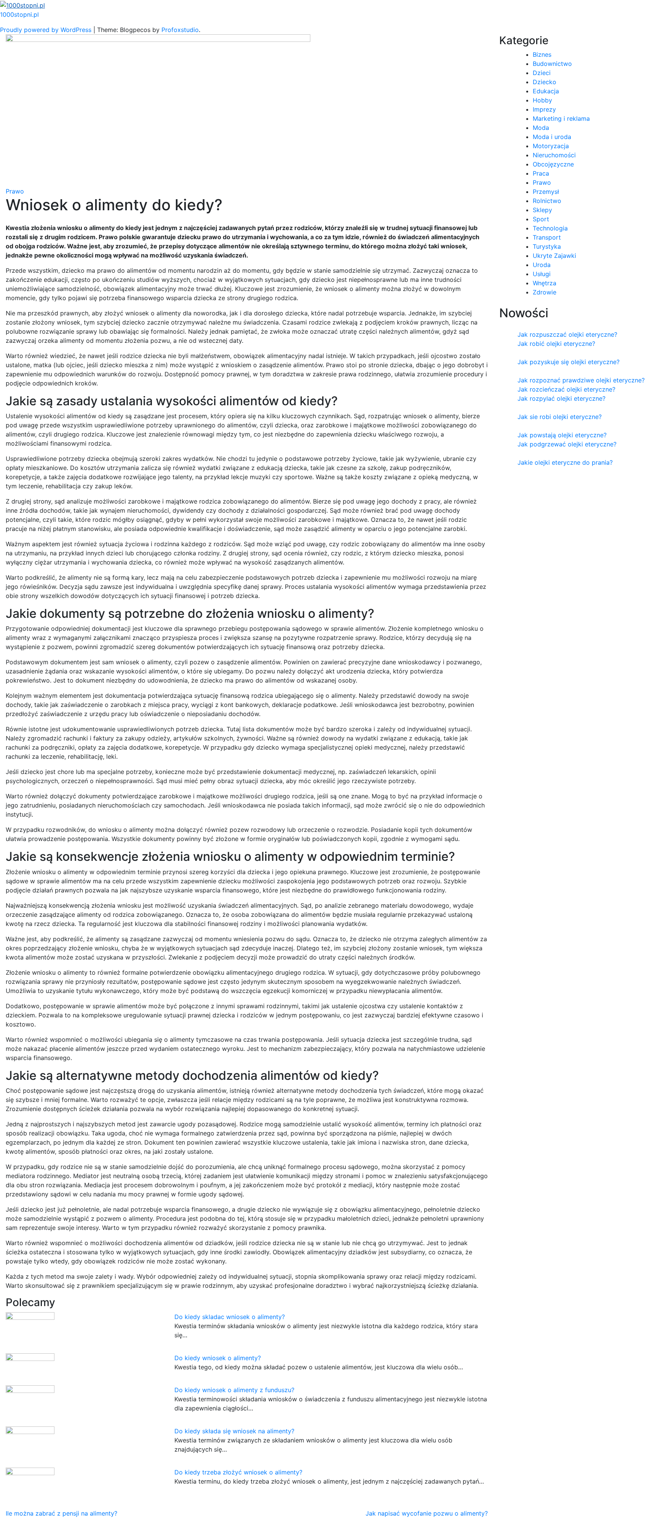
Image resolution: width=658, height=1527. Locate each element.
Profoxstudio (180, 30)
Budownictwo (552, 63)
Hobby (542, 100)
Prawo (15, 191)
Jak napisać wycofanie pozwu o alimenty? (427, 1513)
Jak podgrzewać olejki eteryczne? (566, 444)
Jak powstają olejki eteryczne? (562, 435)
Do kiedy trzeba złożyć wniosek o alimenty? (238, 1472)
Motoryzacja (551, 146)
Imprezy (544, 109)
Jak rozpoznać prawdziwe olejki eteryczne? (581, 380)
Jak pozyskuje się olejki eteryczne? (568, 362)
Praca (541, 173)
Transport (547, 237)
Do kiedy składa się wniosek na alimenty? (234, 1431)
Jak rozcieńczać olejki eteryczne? (566, 389)
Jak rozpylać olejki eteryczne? (561, 398)
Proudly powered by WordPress (46, 30)
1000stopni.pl (19, 14)
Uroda (542, 265)
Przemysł (546, 191)
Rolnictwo (547, 201)
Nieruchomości (554, 155)
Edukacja (546, 91)
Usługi (542, 274)
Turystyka (547, 246)
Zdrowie (544, 292)
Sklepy (542, 210)
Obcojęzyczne (553, 164)
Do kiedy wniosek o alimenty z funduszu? (234, 1390)
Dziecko (544, 82)
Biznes (542, 54)
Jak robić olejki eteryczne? (556, 343)
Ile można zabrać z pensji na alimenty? (61, 1513)
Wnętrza (544, 283)
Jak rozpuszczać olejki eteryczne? (567, 334)
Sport (541, 219)
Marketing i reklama (561, 118)
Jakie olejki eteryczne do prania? (565, 462)
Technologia (550, 228)
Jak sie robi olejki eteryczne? (559, 417)
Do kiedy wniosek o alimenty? (217, 1358)
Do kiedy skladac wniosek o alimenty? (229, 1317)
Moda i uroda (552, 137)
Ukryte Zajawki (554, 255)
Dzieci (542, 73)
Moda (541, 127)
